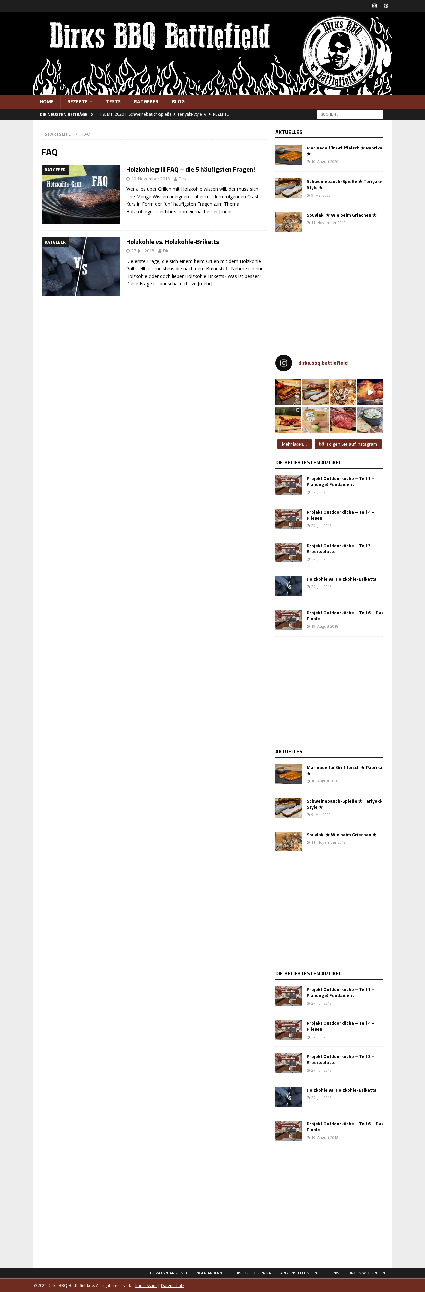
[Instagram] (374, 6)
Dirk (183, 179)
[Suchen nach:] (350, 114)
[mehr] (226, 211)
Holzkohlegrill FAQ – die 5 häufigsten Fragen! (190, 169)
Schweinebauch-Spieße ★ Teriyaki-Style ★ (345, 184)
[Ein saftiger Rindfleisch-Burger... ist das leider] (315, 420)
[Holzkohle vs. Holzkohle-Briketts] (288, 586)
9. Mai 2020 (321, 195)
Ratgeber (146, 101)
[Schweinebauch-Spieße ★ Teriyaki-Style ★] (288, 188)
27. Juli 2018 (142, 251)
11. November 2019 (328, 222)
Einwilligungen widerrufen (357, 1272)
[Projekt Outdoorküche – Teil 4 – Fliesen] (288, 519)
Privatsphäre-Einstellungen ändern (186, 1272)
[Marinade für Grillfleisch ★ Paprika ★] (288, 155)
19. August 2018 (324, 626)
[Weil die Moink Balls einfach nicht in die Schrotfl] (288, 420)
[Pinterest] (386, 6)
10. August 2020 (324, 161)
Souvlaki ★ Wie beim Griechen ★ (342, 214)
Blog (178, 101)
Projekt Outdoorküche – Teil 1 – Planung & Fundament (341, 481)
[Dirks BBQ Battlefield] (212, 91)
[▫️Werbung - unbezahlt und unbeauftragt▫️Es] (288, 392)
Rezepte (77, 101)
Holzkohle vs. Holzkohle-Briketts (172, 241)
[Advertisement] (331, 293)
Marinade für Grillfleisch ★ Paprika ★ (344, 150)
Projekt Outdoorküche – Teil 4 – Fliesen (341, 514)
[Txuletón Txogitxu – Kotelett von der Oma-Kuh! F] (343, 420)
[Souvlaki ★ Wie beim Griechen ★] (288, 222)
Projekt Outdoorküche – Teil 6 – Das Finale (345, 615)
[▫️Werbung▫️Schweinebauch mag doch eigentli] (315, 392)
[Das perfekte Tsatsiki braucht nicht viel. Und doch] (370, 420)
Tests (113, 101)
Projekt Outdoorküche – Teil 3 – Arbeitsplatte (341, 548)
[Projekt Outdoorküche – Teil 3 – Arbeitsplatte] (288, 552)
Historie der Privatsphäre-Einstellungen (276, 1272)
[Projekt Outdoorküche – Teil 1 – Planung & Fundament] (288, 485)
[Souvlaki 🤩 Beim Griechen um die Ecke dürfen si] (343, 392)
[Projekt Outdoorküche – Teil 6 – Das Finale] (288, 620)
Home (47, 101)
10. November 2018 (150, 179)
